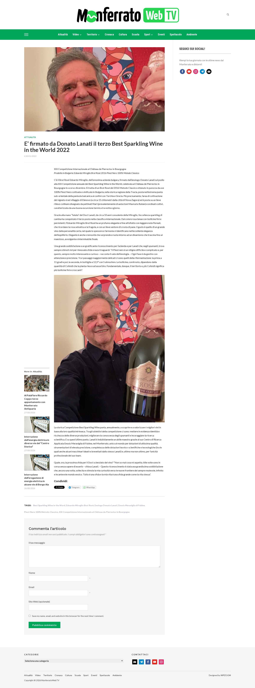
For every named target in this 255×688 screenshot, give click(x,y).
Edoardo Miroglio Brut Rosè (80, 505)
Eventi (161, 34)
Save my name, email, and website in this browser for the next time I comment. (68, 616)
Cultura (123, 34)
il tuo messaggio (37, 542)
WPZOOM (226, 675)
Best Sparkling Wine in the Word (49, 505)
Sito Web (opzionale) (39, 601)
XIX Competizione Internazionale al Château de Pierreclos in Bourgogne (94, 512)
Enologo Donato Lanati (106, 505)
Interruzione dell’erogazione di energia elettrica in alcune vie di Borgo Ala (36, 479)
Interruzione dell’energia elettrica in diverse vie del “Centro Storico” (36, 441)
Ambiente (192, 34)
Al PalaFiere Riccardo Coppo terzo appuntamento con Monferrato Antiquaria (35, 402)
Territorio (92, 34)
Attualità (63, 34)
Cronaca (109, 34)
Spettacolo (176, 34)
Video (76, 34)
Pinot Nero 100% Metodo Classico (41, 512)
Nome (32, 572)
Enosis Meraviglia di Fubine (131, 505)
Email (31, 587)
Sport (147, 34)
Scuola (135, 34)
